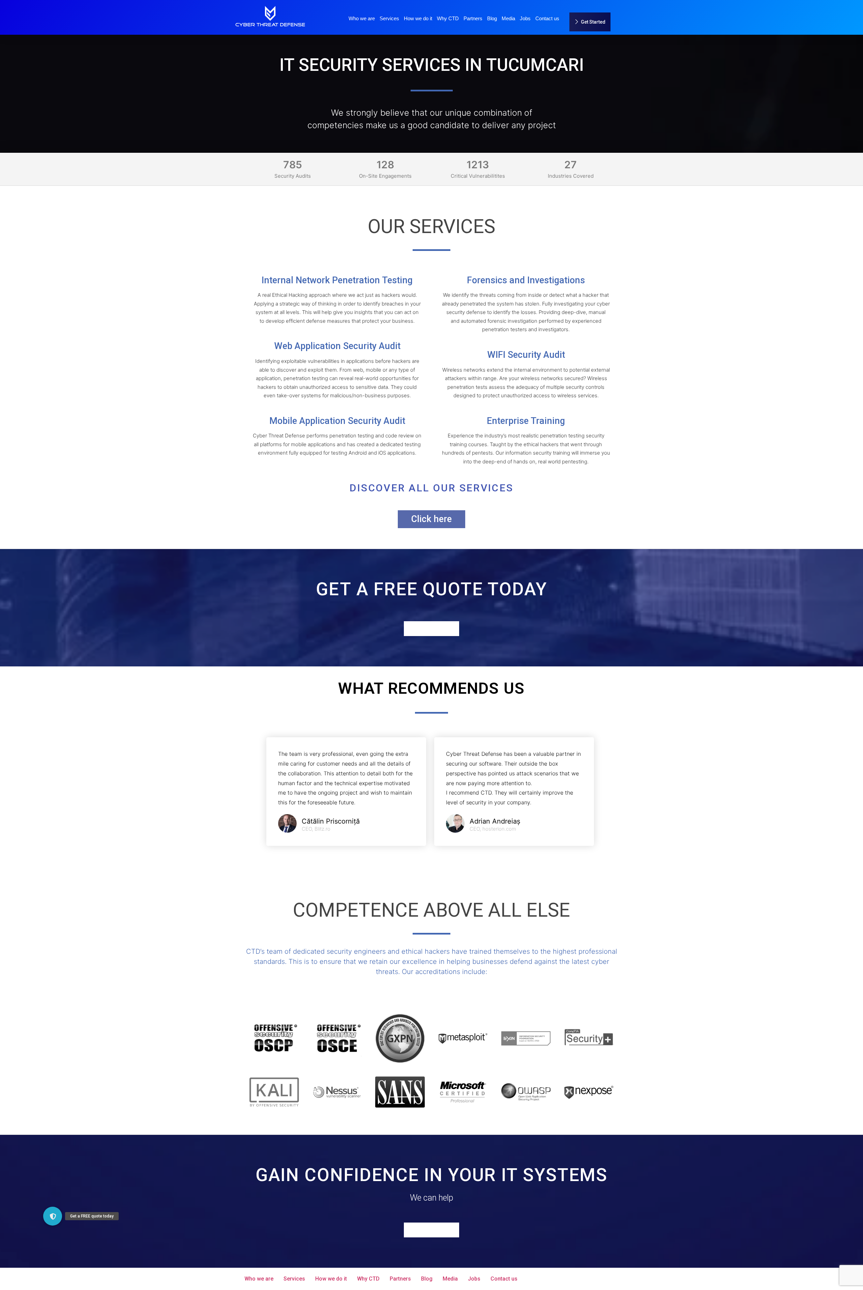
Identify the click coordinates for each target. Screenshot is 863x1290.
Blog (492, 18)
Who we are (362, 18)
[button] (52, 1216)
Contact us (547, 18)
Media (508, 18)
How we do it (418, 18)
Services (389, 18)
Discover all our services (432, 488)
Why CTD (448, 18)
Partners (473, 18)
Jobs (525, 18)
